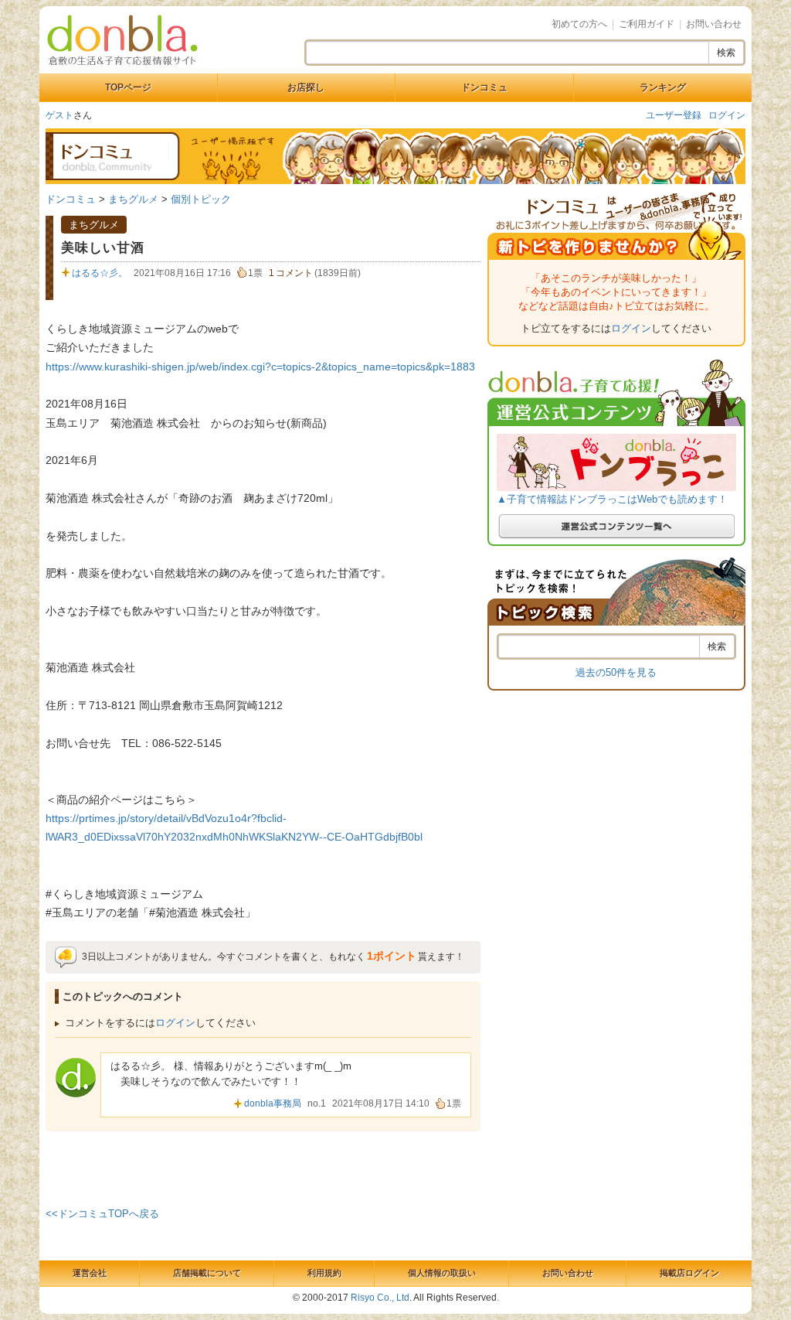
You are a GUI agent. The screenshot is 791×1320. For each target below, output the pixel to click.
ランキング (663, 87)
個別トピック (201, 199)
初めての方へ (579, 24)
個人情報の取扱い (442, 1272)
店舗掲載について (207, 1272)
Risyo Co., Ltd (380, 1297)
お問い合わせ (714, 24)
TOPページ (128, 87)
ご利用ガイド (646, 24)
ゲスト (59, 115)
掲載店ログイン (689, 1272)
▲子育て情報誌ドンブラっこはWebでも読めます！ (612, 499)
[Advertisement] (263, 1166)
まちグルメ (133, 199)
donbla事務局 (272, 1103)
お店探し (305, 87)
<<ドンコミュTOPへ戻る (102, 1213)
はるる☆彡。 (99, 273)
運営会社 (90, 1272)
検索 (726, 52)
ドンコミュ (484, 87)
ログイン (726, 115)
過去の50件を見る (616, 672)
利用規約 (324, 1272)
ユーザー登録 (673, 115)
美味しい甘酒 (102, 247)
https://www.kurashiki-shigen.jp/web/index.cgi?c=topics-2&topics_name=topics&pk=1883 (260, 366)
